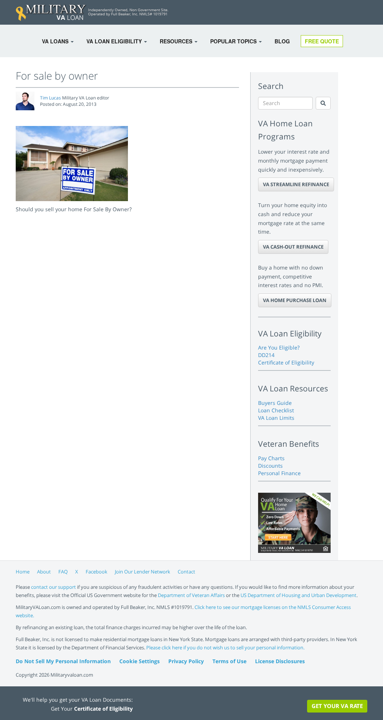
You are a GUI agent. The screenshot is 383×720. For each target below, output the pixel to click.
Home (23, 571)
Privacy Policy (186, 661)
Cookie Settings (139, 661)
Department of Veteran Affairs (191, 595)
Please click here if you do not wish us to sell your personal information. (225, 647)
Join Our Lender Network (142, 571)
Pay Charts (271, 458)
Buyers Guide (275, 402)
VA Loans (56, 41)
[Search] (323, 103)
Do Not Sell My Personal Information (63, 661)
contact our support (53, 587)
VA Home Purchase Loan (295, 300)
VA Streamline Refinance (296, 184)
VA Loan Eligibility (114, 41)
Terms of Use (229, 661)
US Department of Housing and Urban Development (298, 595)
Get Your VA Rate (337, 706)
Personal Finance (279, 473)
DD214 (266, 355)
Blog (282, 41)
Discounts (270, 465)
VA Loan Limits (276, 417)
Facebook (96, 571)
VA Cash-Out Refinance (293, 246)
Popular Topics (234, 41)
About (44, 571)
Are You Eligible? (279, 347)
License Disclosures (280, 661)
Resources (177, 41)
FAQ (63, 571)
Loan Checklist (276, 410)
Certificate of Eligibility (286, 362)
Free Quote (322, 41)
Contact (186, 571)
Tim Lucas (50, 98)
